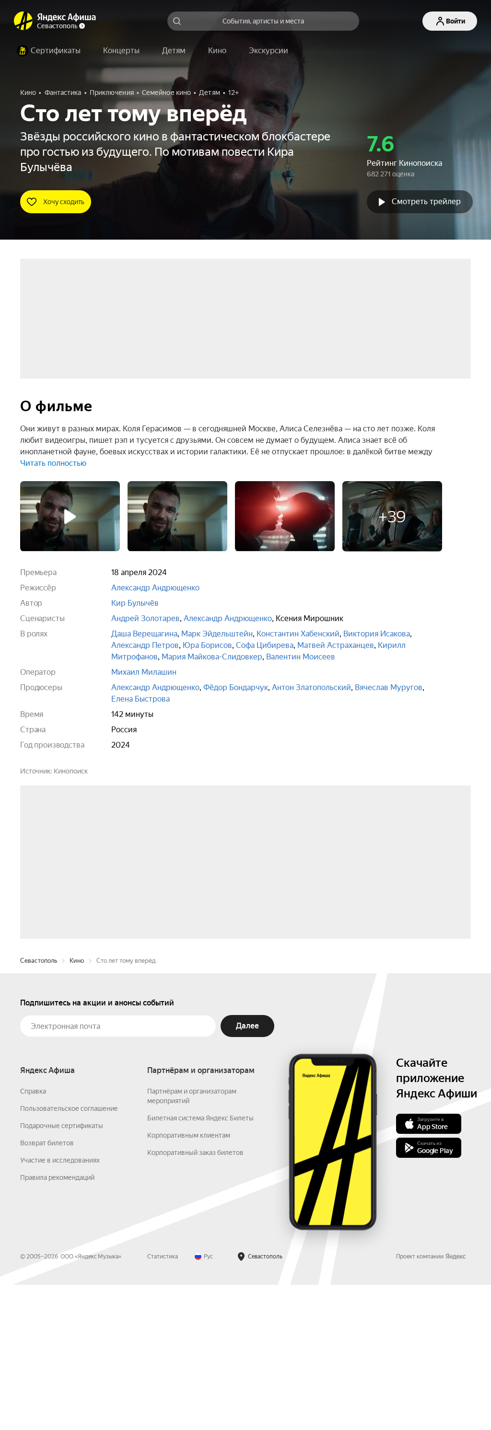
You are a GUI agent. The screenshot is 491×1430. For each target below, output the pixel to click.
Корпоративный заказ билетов (195, 1298)
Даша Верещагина (144, 633)
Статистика (162, 1401)
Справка (33, 1236)
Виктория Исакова (376, 633)
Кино (77, 1105)
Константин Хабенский (298, 633)
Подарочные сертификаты (61, 1271)
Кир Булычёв (135, 603)
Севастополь (38, 1105)
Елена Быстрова (140, 698)
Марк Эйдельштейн (217, 633)
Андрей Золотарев (145, 618)
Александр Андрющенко (155, 587)
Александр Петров (145, 645)
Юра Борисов (207, 645)
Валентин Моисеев (300, 656)
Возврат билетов (47, 1288)
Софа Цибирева (264, 645)
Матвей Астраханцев (335, 645)
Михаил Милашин (143, 672)
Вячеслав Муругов (388, 687)
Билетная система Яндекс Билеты (200, 1263)
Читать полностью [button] (53, 463)
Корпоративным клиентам (188, 1280)
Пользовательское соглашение (69, 1253)
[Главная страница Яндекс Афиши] (23, 21)
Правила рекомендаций (57, 1322)
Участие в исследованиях (60, 1305)
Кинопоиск (71, 771)
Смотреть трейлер (426, 201)
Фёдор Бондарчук (235, 687)
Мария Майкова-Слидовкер (212, 656)
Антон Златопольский (311, 687)
